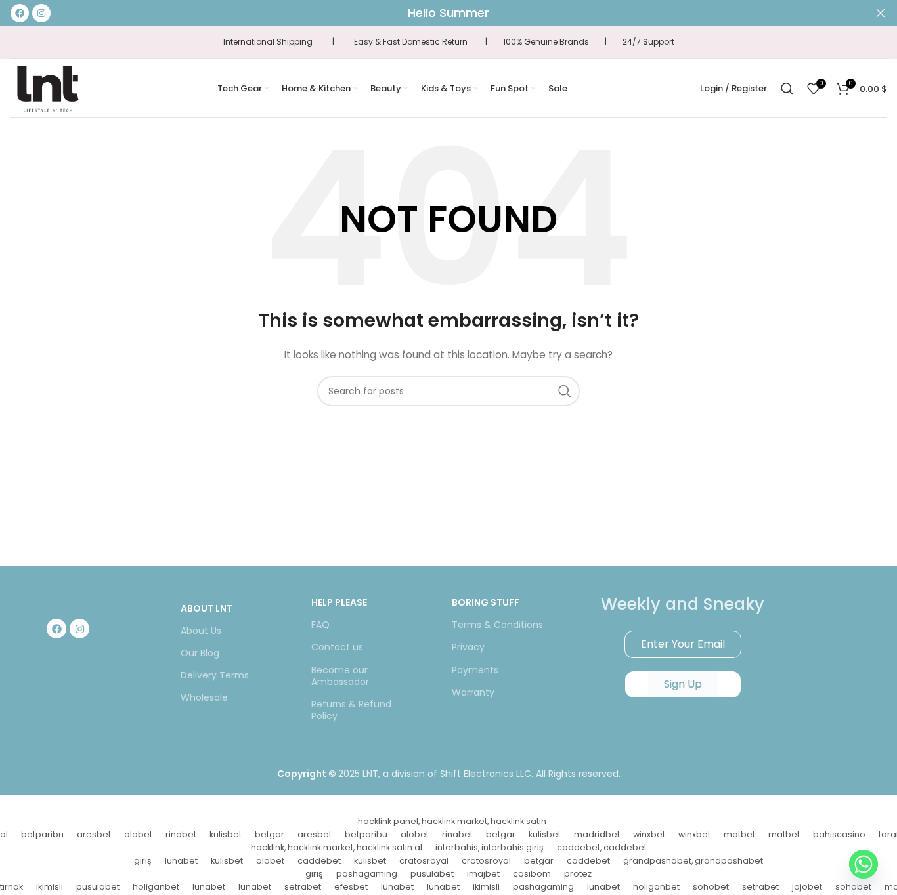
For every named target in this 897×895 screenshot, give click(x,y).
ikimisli (49, 886)
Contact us (337, 647)
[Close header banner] (880, 13)
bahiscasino (839, 834)
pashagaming (366, 873)
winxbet (649, 834)
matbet (739, 834)
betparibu (42, 834)
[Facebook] (56, 628)
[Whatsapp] (863, 864)
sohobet (711, 886)
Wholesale (204, 697)
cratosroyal (423, 860)
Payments (475, 669)
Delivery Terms (215, 675)
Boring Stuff (485, 602)
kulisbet (225, 834)
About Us (201, 630)
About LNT (206, 608)
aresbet (94, 834)
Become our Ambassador (340, 675)
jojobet (807, 886)
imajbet (483, 873)
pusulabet (432, 873)
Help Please (339, 602)
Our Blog (200, 652)
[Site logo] (47, 87)
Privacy (468, 647)
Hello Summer (448, 13)
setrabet (302, 886)
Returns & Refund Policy (351, 709)
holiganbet (156, 886)
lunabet (181, 860)
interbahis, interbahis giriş (489, 847)
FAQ (320, 624)
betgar (269, 834)
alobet (138, 834)
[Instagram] (79, 628)
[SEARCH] (565, 391)
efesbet (351, 886)
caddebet (319, 860)
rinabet (180, 834)
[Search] (787, 88)
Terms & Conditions (497, 624)
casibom (532, 873)
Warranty (473, 692)
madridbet (597, 834)
